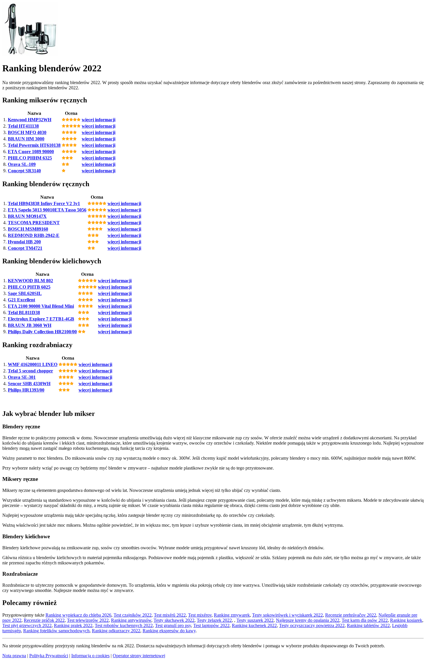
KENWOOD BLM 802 (30, 280)
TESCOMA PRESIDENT (34, 222)
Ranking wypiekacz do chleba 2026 (78, 615)
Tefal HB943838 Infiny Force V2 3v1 (44, 203)
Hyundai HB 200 (24, 241)
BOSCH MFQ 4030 (27, 132)
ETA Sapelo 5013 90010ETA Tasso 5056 (47, 209)
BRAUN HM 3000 (26, 138)
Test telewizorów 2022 (88, 620)
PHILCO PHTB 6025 (29, 287)
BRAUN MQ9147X (27, 216)
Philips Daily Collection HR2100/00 (42, 331)
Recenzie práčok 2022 (44, 620)
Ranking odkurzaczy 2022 (116, 630)
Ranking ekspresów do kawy (169, 630)
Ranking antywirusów (131, 620)
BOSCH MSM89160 (28, 229)
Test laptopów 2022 (211, 625)
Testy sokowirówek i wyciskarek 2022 (287, 615)
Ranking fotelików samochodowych (56, 630)
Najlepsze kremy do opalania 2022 (307, 620)
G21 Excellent (21, 299)
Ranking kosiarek (406, 620)
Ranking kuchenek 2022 (254, 625)
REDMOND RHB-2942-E (33, 235)
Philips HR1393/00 (26, 389)
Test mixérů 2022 (170, 615)
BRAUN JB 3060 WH (29, 325)
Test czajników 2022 (133, 615)
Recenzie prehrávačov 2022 (350, 615)
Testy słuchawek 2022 (174, 620)
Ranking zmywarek (232, 615)
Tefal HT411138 (23, 126)
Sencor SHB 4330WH (29, 383)
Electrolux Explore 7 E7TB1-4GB (41, 318)
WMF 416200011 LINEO (32, 364)
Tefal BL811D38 (24, 312)
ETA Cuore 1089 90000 (31, 151)
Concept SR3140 (24, 170)
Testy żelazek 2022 (214, 620)
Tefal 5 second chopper (30, 370)
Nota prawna (14, 655)
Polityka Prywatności (48, 655)
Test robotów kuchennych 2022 (124, 625)
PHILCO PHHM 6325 (30, 157)
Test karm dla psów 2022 (365, 620)
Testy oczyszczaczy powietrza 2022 (312, 625)
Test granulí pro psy (173, 625)
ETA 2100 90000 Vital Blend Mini (41, 306)
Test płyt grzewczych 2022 (27, 625)
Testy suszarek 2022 (255, 620)
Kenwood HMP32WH (29, 119)
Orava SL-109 (22, 164)
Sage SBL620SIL (25, 293)
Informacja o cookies (90, 655)
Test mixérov (200, 615)
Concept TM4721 (25, 248)
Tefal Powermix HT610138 (34, 145)
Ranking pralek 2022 (73, 625)
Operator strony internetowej (139, 655)
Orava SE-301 (22, 377)
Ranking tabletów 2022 (368, 625)
